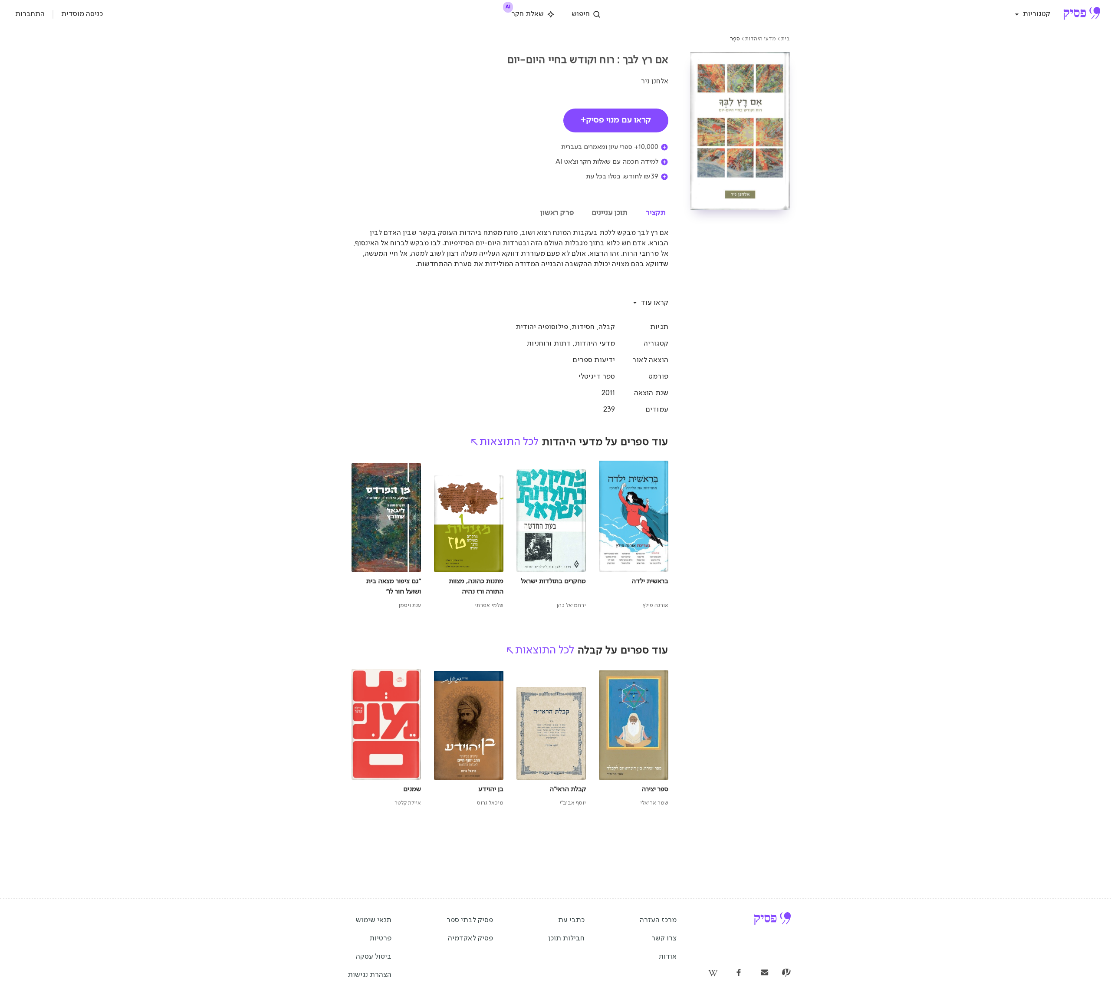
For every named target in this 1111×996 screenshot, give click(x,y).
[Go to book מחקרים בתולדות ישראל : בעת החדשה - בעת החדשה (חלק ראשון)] (551, 535)
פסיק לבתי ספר (470, 920)
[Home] (1081, 14)
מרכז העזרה (658, 920)
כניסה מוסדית (82, 14)
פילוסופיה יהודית (542, 327)
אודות (667, 956)
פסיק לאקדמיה (470, 938)
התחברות (30, 14)
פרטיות (380, 938)
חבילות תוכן (566, 938)
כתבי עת (571, 920)
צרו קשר (664, 938)
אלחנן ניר (654, 81)
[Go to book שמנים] (386, 738)
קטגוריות (1036, 14)
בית (785, 39)
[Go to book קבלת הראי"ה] (551, 738)
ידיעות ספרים (594, 360)
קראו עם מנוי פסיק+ (616, 120)
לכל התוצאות (509, 442)
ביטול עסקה (373, 956)
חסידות (583, 327)
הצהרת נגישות (369, 975)
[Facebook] (738, 973)
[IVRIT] (786, 973)
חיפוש (581, 14)
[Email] (764, 973)
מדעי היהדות (760, 39)
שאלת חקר (525, 12)
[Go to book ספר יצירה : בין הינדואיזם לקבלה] (633, 738)
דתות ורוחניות (548, 343)
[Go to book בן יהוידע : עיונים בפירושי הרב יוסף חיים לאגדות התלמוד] (468, 738)
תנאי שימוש (373, 920)
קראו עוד (654, 303)
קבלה (606, 327)
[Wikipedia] (712, 973)
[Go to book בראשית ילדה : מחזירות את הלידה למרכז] (633, 535)
